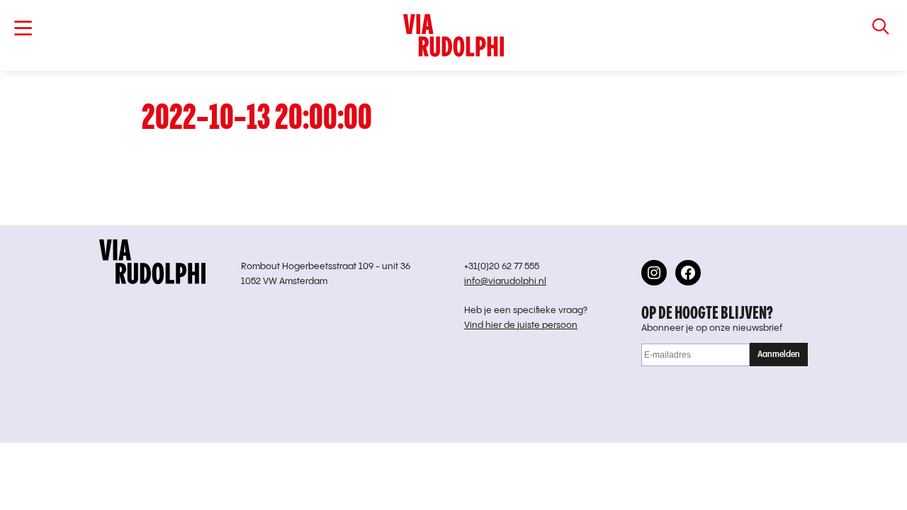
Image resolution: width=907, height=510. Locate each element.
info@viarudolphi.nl (505, 281)
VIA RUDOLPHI (453, 35)
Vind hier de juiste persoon (521, 325)
